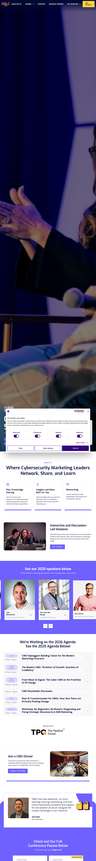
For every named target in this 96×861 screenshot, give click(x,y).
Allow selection (48, 448)
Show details (80, 442)
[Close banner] (88, 411)
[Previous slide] (45, 626)
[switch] (37, 436)
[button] (29, 4)
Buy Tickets (88, 4)
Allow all (75, 448)
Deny (20, 448)
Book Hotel (17, 4)
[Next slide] (51, 626)
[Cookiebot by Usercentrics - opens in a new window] (76, 411)
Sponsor (41, 4)
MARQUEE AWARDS (56, 4)
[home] (5, 4)
